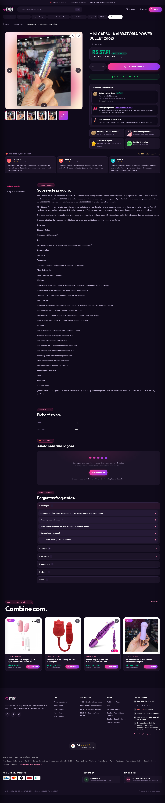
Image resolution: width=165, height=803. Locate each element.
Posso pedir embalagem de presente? (55, 540)
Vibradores (114, 17)
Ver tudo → (155, 602)
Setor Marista (18, 761)
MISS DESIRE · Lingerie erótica (91, 705)
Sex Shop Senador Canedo (116, 719)
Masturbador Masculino (57, 17)
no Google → (119, 479)
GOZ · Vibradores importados (91, 702)
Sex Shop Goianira (113, 709)
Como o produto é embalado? (52, 520)
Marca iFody (58, 705)
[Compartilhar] (72, 35)
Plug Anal (92, 17)
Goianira (14, 764)
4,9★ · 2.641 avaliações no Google (148, 154)
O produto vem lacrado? (50, 533)
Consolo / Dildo (77, 17)
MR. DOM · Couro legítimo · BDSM (89, 714)
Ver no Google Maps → (142, 734)
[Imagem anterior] (9, 70)
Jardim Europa (103, 761)
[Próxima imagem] (78, 70)
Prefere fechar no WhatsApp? (126, 77)
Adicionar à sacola (135, 67)
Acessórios (8, 17)
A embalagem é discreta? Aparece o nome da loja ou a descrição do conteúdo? (72, 513)
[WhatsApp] (19, 714)
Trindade (6, 764)
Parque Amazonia (56, 761)
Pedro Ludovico (82, 761)
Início (7, 24)
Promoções (58, 713)
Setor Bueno (7, 761)
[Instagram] (7, 714)
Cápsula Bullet (18, 24)
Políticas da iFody (113, 702)
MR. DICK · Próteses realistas (90, 709)
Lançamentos (59, 709)
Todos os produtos (60, 702)
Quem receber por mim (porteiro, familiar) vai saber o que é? (64, 526)
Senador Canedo (150, 761)
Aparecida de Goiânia (134, 761)
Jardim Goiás (30, 761)
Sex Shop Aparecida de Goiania (115, 714)
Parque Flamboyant (117, 761)
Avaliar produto (98, 472)
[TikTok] (13, 714)
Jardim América (42, 761)
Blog (108, 705)
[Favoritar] (78, 35)
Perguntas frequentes (16, 192)
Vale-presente (59, 716)
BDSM (102, 17)
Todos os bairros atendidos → (30, 764)
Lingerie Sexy (38, 17)
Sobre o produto (13, 186)
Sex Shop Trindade (114, 723)
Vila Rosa (92, 761)
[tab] (10, 115)
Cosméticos (22, 17)
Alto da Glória (69, 761)
